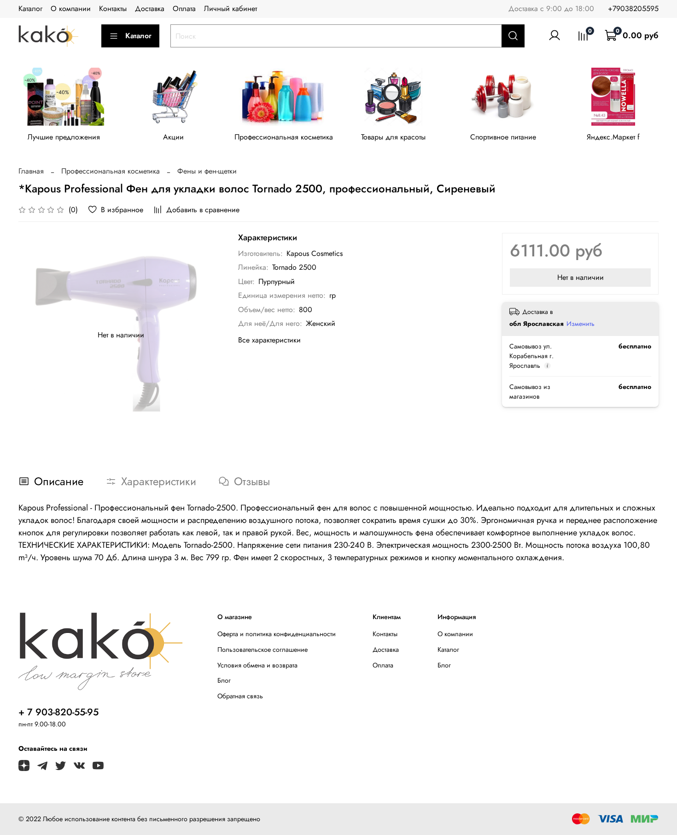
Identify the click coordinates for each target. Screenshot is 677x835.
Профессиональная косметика (283, 137)
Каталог (30, 8)
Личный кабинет (230, 8)
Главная (31, 171)
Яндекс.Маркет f (613, 137)
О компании (71, 8)
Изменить (580, 323)
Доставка (149, 8)
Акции (173, 137)
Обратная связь (240, 696)
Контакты (113, 8)
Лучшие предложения (64, 137)
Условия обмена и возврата (257, 665)
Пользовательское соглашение (262, 649)
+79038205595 (633, 8)
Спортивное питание (503, 137)
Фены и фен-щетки (207, 171)
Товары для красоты (393, 137)
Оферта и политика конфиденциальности (276, 633)
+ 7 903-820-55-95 (58, 712)
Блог (224, 680)
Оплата (184, 8)
